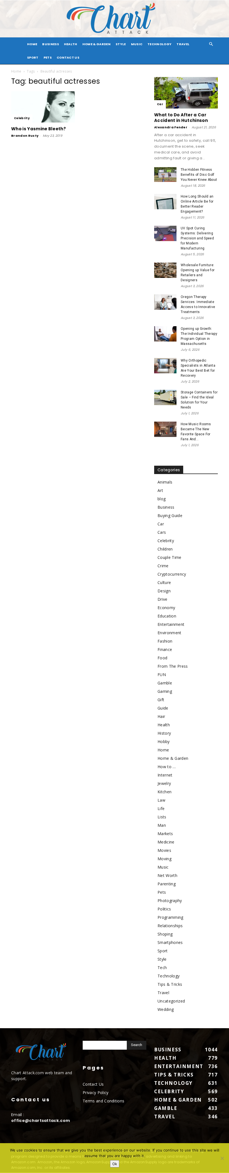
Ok (114, 1164)
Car (160, 104)
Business (50, 44)
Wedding (166, 1009)
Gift (161, 699)
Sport (33, 57)
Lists (162, 816)
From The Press (173, 666)
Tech (162, 967)
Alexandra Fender (170, 127)
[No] (222, 1158)
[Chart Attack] (114, 18)
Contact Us (68, 57)
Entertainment (171, 624)
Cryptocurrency (172, 574)
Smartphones (170, 942)
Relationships (170, 925)
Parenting (167, 883)
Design (164, 590)
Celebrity (22, 118)
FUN (162, 674)
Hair (161, 716)
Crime (163, 565)
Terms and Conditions (103, 1101)
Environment (170, 632)
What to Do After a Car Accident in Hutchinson (181, 117)
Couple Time (170, 557)
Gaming (165, 691)
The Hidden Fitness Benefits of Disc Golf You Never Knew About (199, 175)
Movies (164, 850)
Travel (182, 44)
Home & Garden (96, 44)
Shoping (165, 934)
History (164, 733)
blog (162, 498)
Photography (170, 900)
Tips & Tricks (170, 984)
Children (165, 549)
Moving (164, 858)
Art (160, 490)
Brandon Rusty (25, 135)
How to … (167, 766)
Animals (165, 482)
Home (16, 71)
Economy (166, 607)
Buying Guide (170, 515)
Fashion (165, 641)
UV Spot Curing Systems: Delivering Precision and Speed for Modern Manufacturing (197, 238)
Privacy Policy (95, 1092)
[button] (211, 44)
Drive (163, 599)
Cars (162, 532)
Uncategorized (171, 1001)
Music (137, 44)
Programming (170, 917)
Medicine (166, 842)
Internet (165, 775)
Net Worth (167, 875)
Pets (48, 57)
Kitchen (164, 791)
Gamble (165, 683)
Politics (164, 909)
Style (121, 44)
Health (70, 44)
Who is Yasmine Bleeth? (38, 129)
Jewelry (164, 783)
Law (161, 800)
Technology (159, 44)
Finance (165, 649)
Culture (164, 582)
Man (162, 825)
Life (161, 808)
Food (162, 657)
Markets (165, 833)
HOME (32, 44)
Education (167, 616)
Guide (163, 708)
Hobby (164, 741)
